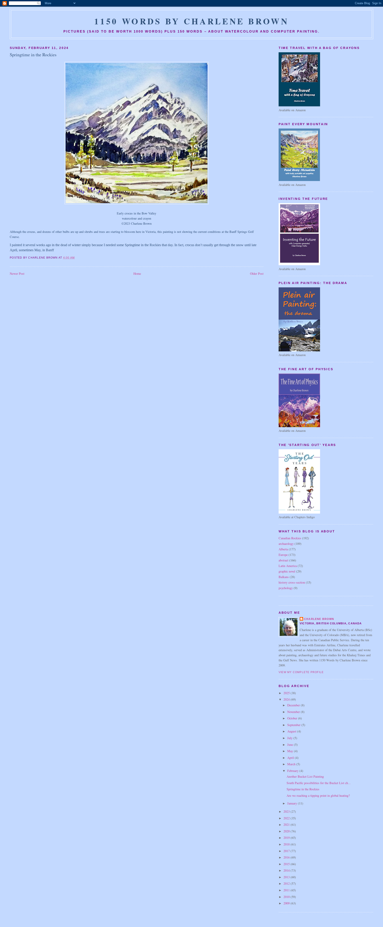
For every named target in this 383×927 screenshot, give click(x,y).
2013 (287, 877)
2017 (287, 851)
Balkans (284, 577)
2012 (287, 883)
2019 (287, 837)
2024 (287, 699)
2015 (287, 864)
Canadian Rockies (290, 538)
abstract (283, 560)
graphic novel (287, 571)
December (294, 705)
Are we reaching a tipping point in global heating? (318, 795)
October (292, 718)
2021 (287, 824)
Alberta (283, 549)
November (294, 712)
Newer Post (17, 273)
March (291, 764)
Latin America (288, 566)
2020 (287, 831)
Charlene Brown (319, 619)
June (290, 744)
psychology (286, 588)
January (292, 803)
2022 (287, 818)
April (291, 758)
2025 (287, 693)
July (290, 738)
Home (137, 273)
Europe (283, 555)
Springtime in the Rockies (33, 55)
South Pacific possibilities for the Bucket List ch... (319, 783)
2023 (287, 811)
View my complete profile (301, 672)
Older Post (257, 273)
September (294, 725)
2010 (287, 897)
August (292, 731)
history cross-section (292, 582)
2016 (287, 857)
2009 (287, 903)
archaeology (286, 543)
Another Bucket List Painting (305, 776)
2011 (287, 890)
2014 (287, 870)
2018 (287, 844)
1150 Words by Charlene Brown (191, 21)
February (293, 771)
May (290, 751)
